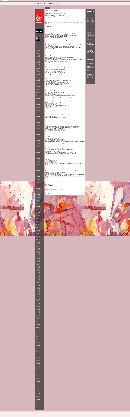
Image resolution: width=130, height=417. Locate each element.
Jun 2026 (37, 50)
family (91, 21)
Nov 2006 (37, 402)
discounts (88, 21)
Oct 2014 (37, 260)
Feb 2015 (37, 254)
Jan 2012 (37, 309)
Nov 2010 (37, 330)
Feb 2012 (37, 308)
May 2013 (37, 285)
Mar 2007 (37, 396)
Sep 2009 (37, 351)
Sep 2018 (37, 189)
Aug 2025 (37, 65)
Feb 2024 (37, 92)
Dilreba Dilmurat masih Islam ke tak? (90, 56)
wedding (88, 36)
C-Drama (92, 18)
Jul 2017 (37, 210)
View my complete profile (39, 43)
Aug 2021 (37, 137)
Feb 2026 (37, 56)
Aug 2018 (37, 191)
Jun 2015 (37, 248)
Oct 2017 (37, 206)
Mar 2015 (37, 252)
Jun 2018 (37, 194)
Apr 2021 (37, 143)
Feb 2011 (37, 326)
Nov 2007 (37, 384)
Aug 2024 (37, 83)
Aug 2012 (37, 299)
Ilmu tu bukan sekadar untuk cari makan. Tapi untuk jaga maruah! (90, 64)
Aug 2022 (37, 119)
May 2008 (37, 375)
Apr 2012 (37, 305)
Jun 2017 (37, 212)
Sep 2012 (37, 297)
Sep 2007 (37, 387)
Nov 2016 (37, 222)
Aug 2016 (37, 227)
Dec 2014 (37, 257)
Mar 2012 (37, 306)
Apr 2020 (37, 161)
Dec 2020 (37, 149)
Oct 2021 (37, 134)
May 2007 (37, 393)
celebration (88, 20)
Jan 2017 (37, 219)
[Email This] (58, 189)
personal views (90, 30)
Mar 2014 (37, 270)
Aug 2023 (37, 101)
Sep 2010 (37, 333)
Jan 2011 (37, 327)
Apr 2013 (37, 287)
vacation (88, 35)
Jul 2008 (37, 372)
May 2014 (37, 267)
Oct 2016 (37, 224)
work (90, 36)
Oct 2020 (37, 152)
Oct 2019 (37, 170)
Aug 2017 (37, 209)
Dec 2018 (37, 185)
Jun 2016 (37, 230)
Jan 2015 (37, 255)
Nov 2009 (37, 348)
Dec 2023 (37, 95)
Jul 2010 (37, 336)
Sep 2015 (37, 243)
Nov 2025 (37, 61)
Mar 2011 (37, 324)
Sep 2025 (37, 64)
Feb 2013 (37, 290)
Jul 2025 (37, 67)
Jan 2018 (37, 201)
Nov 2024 (37, 79)
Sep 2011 (37, 315)
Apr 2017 (37, 215)
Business (88, 18)
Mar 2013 (37, 288)
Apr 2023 (37, 107)
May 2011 (37, 321)
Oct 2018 (37, 188)
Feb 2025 (37, 74)
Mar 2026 (37, 55)
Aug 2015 (37, 245)
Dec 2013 (37, 275)
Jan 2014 (37, 273)
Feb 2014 (37, 272)
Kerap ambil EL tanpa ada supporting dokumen (90, 72)
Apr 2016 (37, 233)
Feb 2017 (37, 218)
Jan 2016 (37, 237)
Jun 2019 (37, 176)
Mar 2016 (37, 234)
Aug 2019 (37, 173)
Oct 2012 (37, 296)
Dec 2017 (37, 203)
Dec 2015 (37, 239)
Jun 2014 (37, 266)
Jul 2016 (37, 228)
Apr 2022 (37, 125)
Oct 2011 (37, 314)
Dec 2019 (37, 167)
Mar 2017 (37, 216)
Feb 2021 (37, 146)
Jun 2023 (37, 104)
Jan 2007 (37, 399)
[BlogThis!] (59, 189)
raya (93, 31)
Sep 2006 (37, 405)
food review (91, 22)
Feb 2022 (37, 128)
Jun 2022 (37, 122)
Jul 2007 (37, 390)
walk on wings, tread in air (46, 4)
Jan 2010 (37, 345)
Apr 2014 (37, 269)
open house (91, 29)
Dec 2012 (37, 293)
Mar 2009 (37, 360)
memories (89, 28)
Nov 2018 (37, 186)
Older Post (83, 193)
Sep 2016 (37, 225)
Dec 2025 (37, 59)
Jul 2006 (37, 408)
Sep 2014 (37, 261)
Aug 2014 (37, 263)
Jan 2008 (37, 381)
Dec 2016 (37, 221)
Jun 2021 (37, 140)
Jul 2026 (37, 49)
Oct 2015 (37, 242)
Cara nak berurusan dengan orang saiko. (90, 48)
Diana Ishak (38, 41)
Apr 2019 (37, 179)
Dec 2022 (37, 113)
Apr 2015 (37, 251)
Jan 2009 (37, 363)
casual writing (90, 19)
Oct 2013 (37, 278)
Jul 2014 (37, 264)
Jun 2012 (37, 302)
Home (65, 193)
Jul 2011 (37, 318)
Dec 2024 (37, 77)
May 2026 (37, 52)
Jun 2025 (37, 68)
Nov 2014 (37, 258)
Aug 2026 (37, 47)
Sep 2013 (37, 279)
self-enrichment (90, 34)
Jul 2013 (37, 282)
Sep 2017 (37, 207)
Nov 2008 (37, 366)
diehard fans (92, 20)
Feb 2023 (37, 110)
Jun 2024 (37, 86)
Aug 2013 (37, 281)
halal (93, 24)
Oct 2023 (37, 98)
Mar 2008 (37, 378)
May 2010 (37, 339)
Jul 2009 (37, 354)
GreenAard (89, 24)
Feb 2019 (37, 182)
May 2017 (37, 213)
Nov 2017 (37, 204)
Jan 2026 (37, 58)
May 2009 (37, 357)
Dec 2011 (37, 311)
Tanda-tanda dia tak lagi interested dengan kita (90, 41)
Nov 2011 (37, 312)
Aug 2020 (37, 155)
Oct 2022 (37, 116)
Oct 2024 (37, 80)
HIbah (88, 25)
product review (89, 31)
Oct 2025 (37, 62)
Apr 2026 (37, 53)
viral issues (92, 35)
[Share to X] (60, 189)
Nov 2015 (37, 240)
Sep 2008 (37, 369)
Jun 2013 (37, 284)
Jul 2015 (37, 246)
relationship (89, 32)
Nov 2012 (37, 294)
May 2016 (37, 231)
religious (93, 32)
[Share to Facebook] (61, 189)
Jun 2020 (37, 158)
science (88, 33)
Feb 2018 (37, 200)
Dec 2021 (37, 131)
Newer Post (47, 193)
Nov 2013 (37, 276)
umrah (93, 34)
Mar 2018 (37, 198)
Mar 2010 (37, 342)
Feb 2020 (37, 164)
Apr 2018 (37, 197)
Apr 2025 (37, 71)
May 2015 (37, 249)
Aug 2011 (37, 317)
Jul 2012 (37, 300)
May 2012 (37, 303)
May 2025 (37, 70)
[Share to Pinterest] (62, 189)
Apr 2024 (37, 89)
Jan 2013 (37, 291)
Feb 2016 (37, 236)
